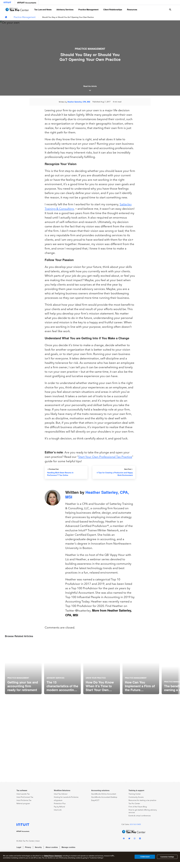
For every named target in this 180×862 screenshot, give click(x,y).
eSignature (58, 800)
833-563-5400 (135, 824)
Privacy (28, 847)
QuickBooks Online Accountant (103, 794)
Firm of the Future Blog (138, 807)
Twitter (129, 839)
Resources (132, 9)
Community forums (136, 797)
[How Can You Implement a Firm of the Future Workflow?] (140, 667)
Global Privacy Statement (53, 856)
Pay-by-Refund (59, 807)
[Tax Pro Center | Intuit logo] (17, 9)
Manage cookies (68, 847)
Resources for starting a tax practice (142, 800)
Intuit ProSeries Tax (24, 800)
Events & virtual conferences (140, 816)
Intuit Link (57, 810)
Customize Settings (167, 857)
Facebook (124, 839)
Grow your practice (96, 678)
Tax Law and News (43, 9)
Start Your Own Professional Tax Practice (105, 457)
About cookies (52, 847)
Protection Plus (60, 803)
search (170, 9)
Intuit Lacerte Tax (23, 794)
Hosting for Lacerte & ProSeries (66, 797)
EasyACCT (95, 800)
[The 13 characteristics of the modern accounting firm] (62, 667)
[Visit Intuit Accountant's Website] (27, 2)
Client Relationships (112, 9)
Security (38, 847)
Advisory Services (64, 9)
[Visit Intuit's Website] (7, 2)
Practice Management (88, 9)
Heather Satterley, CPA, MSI (78, 101)
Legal (19, 847)
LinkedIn (140, 839)
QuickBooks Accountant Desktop (104, 797)
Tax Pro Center (134, 803)
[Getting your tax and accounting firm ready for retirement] (23, 667)
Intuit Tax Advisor (60, 794)
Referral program (23, 803)
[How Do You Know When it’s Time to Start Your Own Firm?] (101, 667)
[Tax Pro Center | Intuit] (6, 17)
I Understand (144, 857)
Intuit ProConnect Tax (25, 797)
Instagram (134, 839)
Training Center (135, 794)
